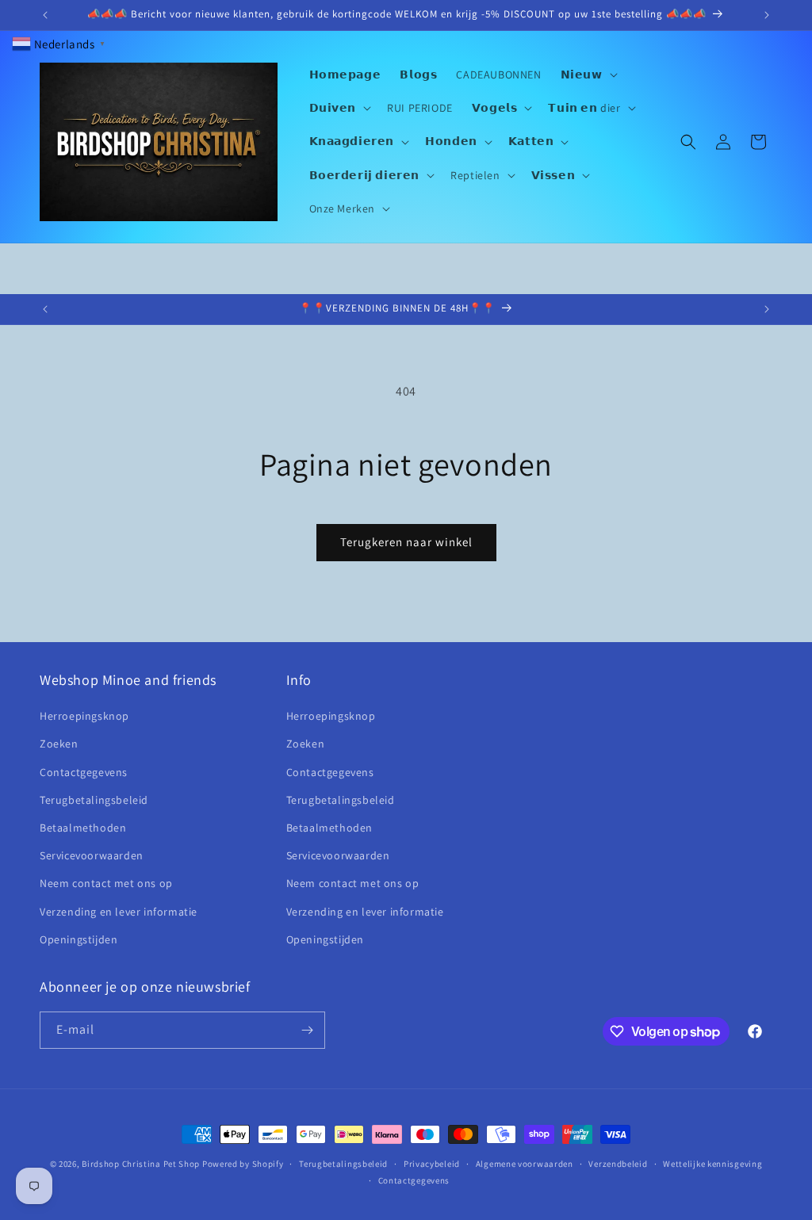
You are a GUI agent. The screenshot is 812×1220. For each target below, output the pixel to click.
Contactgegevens (84, 772)
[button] (587, 74)
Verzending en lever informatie (118, 911)
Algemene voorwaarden (524, 1163)
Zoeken (59, 743)
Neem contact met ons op (106, 883)
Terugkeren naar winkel (406, 541)
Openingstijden (78, 939)
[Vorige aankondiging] (45, 15)
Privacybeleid (432, 1163)
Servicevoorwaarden (92, 855)
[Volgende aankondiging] (766, 15)
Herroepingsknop (84, 716)
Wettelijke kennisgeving (712, 1163)
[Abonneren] (306, 1030)
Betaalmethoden (83, 827)
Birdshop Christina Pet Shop (141, 1163)
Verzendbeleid (617, 1163)
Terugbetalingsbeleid (94, 800)
